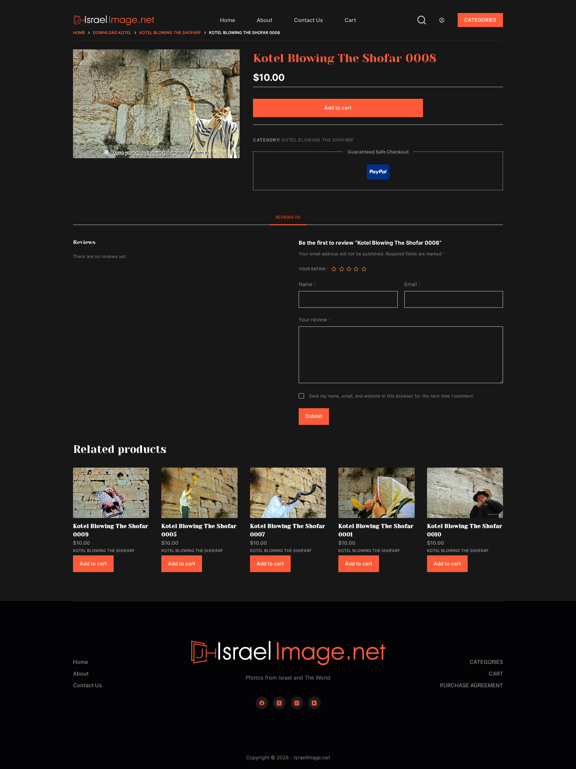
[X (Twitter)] (279, 703)
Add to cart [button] (93, 563)
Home (227, 20)
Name (307, 284)
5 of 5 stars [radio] (363, 269)
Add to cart (338, 107)
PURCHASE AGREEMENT (471, 685)
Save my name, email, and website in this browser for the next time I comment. (391, 396)
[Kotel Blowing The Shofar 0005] (199, 493)
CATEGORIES (480, 20)
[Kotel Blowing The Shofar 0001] (376, 493)
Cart (350, 20)
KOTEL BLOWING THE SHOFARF (318, 140)
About (264, 20)
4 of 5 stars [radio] (356, 269)
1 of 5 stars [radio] (333, 269)
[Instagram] (297, 703)
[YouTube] (314, 703)
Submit (313, 416)
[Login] (441, 20)
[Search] (421, 20)
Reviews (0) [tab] (288, 217)
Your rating (314, 268)
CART (496, 673)
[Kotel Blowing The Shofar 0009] (111, 493)
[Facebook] (262, 703)
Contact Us (308, 20)
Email (412, 284)
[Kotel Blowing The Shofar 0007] (288, 493)
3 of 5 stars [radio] (348, 269)
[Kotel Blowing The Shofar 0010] (465, 493)
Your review (315, 319)
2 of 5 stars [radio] (341, 269)
